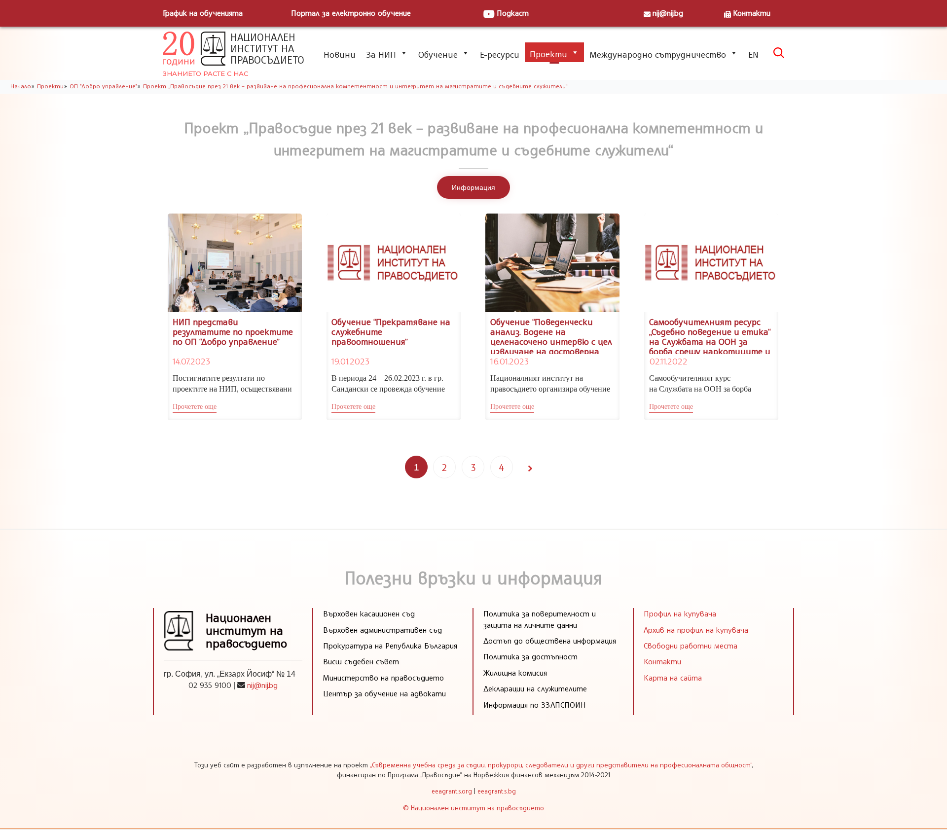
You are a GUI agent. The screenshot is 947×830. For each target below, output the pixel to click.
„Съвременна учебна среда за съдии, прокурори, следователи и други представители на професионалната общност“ (561, 764)
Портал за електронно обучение (351, 13)
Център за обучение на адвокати (384, 693)
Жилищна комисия (515, 673)
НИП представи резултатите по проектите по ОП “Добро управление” (233, 331)
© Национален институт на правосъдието (473, 807)
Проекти (548, 53)
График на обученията (203, 13)
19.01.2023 (350, 361)
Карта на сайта (673, 678)
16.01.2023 (509, 361)
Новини (340, 54)
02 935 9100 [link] (209, 685)
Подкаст (513, 13)
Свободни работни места (690, 645)
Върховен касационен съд (369, 613)
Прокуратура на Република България (390, 645)
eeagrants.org (452, 791)
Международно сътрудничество (657, 54)
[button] (195, 407)
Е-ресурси (499, 54)
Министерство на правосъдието (383, 678)
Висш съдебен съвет (361, 661)
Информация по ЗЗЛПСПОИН (534, 705)
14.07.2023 (191, 361)
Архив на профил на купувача (696, 630)
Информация (473, 187)
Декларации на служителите (535, 688)
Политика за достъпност (530, 656)
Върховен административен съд (382, 630)
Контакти (751, 13)
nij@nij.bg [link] (262, 685)
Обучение (438, 54)
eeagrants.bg (496, 791)
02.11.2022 (668, 361)
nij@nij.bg (668, 13)
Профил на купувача (680, 613)
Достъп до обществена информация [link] (549, 641)
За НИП (381, 54)
